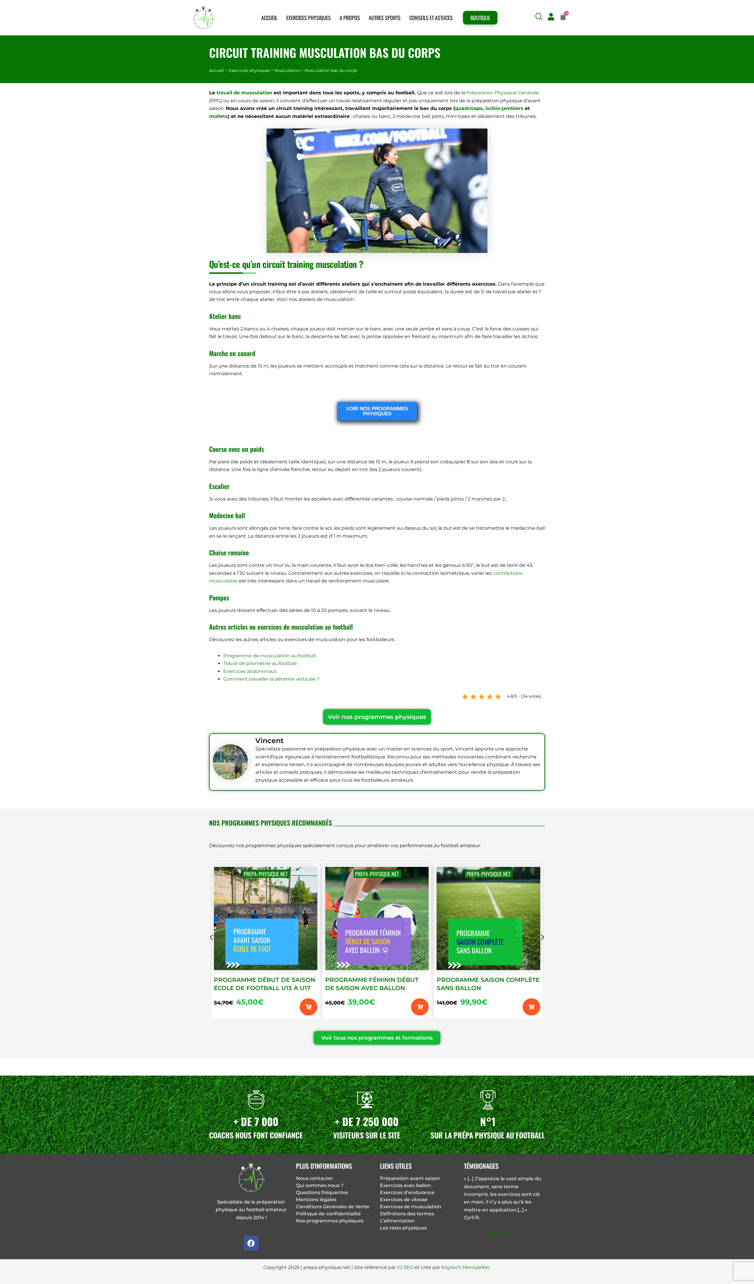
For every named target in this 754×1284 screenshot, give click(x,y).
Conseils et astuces (431, 18)
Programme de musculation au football (269, 656)
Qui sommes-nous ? (319, 1185)
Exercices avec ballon (405, 1185)
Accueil (269, 18)
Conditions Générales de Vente (332, 1206)
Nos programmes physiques (329, 1221)
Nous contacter (314, 1178)
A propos (350, 18)
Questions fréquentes (322, 1192)
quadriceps (469, 108)
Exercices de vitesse (404, 1199)
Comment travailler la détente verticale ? (271, 679)
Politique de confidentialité (328, 1213)
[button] (539, 17)
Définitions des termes (407, 1213)
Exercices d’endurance (407, 1192)
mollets (218, 116)
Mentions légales (316, 1199)
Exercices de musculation (410, 1206)
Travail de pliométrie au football (260, 663)
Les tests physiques (403, 1228)
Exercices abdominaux (250, 671)
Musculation (287, 70)
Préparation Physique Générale (502, 93)
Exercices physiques (308, 18)
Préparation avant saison (410, 1178)
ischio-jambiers (504, 108)
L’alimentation (397, 1221)
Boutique (480, 18)
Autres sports (385, 18)
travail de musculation (244, 93)
